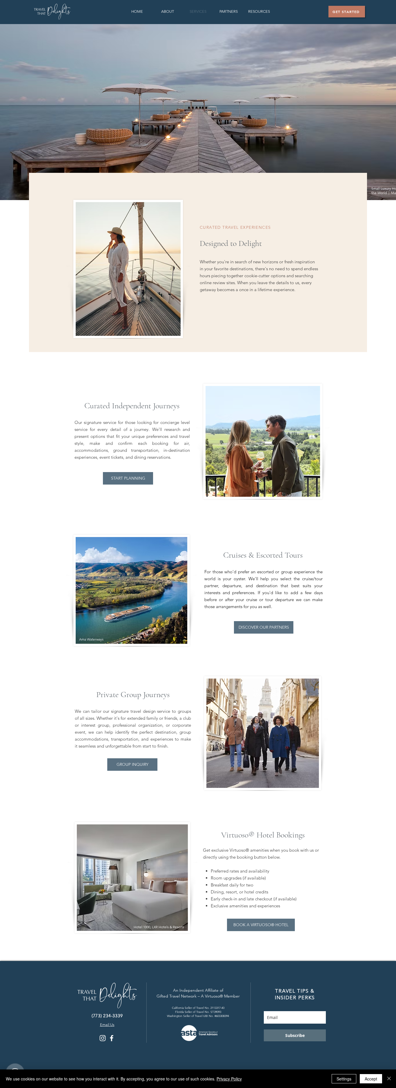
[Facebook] (112, 1038)
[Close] (389, 1078)
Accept (371, 1079)
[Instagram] (103, 1038)
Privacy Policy (229, 1079)
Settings (344, 1079)
